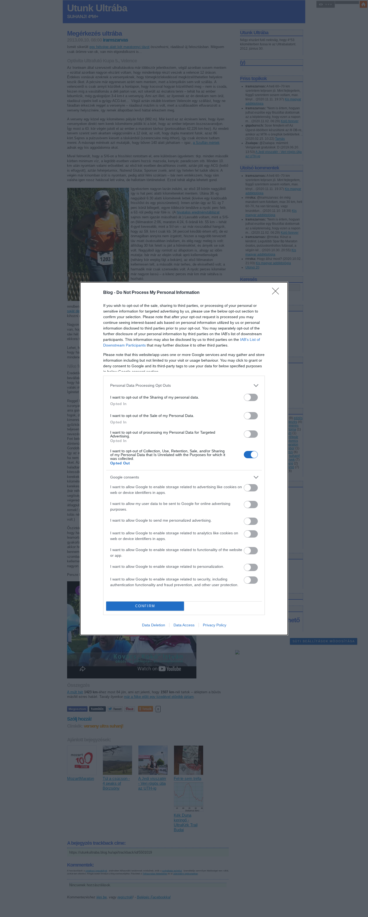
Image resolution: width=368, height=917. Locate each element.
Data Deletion (153, 625)
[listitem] (184, 385)
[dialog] (184, 458)
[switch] (251, 397)
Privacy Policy (214, 625)
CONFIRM (145, 606)
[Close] (277, 293)
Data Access (184, 625)
